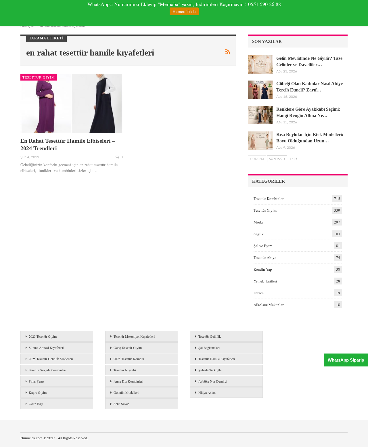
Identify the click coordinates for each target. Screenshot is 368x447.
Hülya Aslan (207, 392)
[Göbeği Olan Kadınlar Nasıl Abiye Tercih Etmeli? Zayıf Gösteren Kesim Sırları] (260, 90)
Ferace (259, 292)
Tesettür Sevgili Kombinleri (47, 370)
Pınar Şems (36, 381)
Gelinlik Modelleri (126, 392)
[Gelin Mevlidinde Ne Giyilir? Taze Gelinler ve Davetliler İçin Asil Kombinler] (260, 64)
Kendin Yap (263, 269)
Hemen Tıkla (184, 11)
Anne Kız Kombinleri (128, 381)
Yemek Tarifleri (265, 281)
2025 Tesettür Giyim (43, 336)
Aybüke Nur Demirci (212, 381)
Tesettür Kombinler (268, 198)
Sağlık (259, 233)
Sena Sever (121, 403)
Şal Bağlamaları (209, 347)
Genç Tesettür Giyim (128, 347)
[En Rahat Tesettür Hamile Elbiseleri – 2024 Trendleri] (71, 103)
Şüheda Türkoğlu (210, 370)
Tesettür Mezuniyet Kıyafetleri (134, 336)
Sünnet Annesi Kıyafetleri (46, 347)
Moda (258, 222)
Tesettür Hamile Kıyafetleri (216, 358)
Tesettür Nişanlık (125, 370)
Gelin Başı (36, 403)
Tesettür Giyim (38, 77)
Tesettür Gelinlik (209, 336)
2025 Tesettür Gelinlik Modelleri (51, 358)
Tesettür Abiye (265, 257)
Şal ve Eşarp (263, 245)
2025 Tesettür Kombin (129, 358)
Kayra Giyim (38, 392)
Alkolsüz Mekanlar (268, 304)
